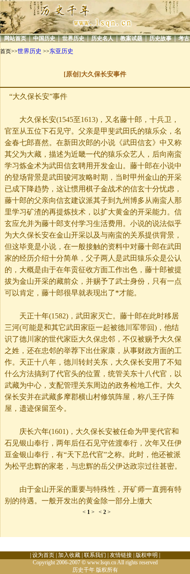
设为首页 (43, 555)
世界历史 (73, 38)
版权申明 (147, 555)
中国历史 (44, 38)
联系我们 (95, 555)
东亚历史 (61, 51)
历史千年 (83, 570)
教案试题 (131, 38)
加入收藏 (69, 555)
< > (91, 512)
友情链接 (121, 555)
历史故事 (160, 38)
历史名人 (102, 38)
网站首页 (15, 38)
